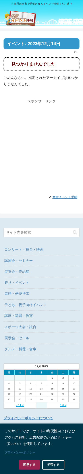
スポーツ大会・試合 (20, 327)
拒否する (53, 464)
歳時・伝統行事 (16, 294)
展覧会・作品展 (16, 271)
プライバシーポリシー (19, 452)
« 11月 (20, 405)
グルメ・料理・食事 (20, 349)
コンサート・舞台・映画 (23, 249)
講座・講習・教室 (18, 316)
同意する (29, 464)
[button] (75, 232)
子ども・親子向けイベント (25, 305)
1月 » (63, 405)
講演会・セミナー (18, 260)
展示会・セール (16, 338)
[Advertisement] (41, 146)
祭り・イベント (16, 282)
